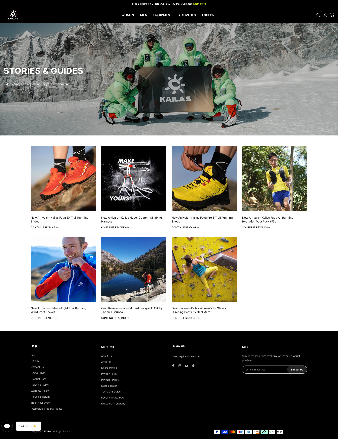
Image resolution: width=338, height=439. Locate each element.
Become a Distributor (113, 397)
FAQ (33, 355)
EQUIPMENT (162, 15)
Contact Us (37, 366)
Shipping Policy (40, 384)
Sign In (35, 360)
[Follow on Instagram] (179, 366)
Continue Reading (43, 227)
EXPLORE (209, 15)
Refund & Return (40, 396)
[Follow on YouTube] (186, 366)
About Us (106, 355)
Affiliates (106, 361)
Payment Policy (110, 379)
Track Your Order (41, 402)
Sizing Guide (38, 372)
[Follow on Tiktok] (193, 366)
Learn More (199, 3)
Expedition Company (113, 403)
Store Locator (109, 385)
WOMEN (127, 15)
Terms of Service (111, 391)
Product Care (38, 378)
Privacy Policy (109, 373)
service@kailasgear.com (186, 356)
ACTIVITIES (187, 15)
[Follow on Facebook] (173, 366)
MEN (143, 15)
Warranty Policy (40, 390)
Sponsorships (109, 367)
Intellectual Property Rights (46, 408)
